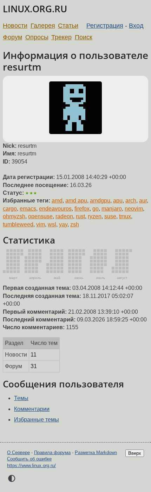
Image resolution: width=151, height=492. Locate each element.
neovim (134, 209)
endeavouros (55, 209)
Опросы (36, 37)
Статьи (68, 25)
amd (57, 201)
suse (110, 216)
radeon (64, 216)
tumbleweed (18, 224)
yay (63, 224)
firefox (82, 209)
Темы (21, 398)
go (95, 209)
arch (130, 201)
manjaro (111, 209)
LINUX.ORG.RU (35, 9)
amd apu (76, 201)
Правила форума (52, 452)
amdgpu (100, 201)
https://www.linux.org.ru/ (31, 465)
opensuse (40, 216)
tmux (125, 216)
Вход (136, 25)
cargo (10, 209)
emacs (28, 209)
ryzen (94, 216)
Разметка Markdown (96, 452)
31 (34, 366)
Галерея (43, 25)
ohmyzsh (14, 216)
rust (80, 216)
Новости (15, 25)
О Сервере (18, 452)
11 (34, 355)
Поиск (83, 37)
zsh (74, 224)
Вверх (134, 453)
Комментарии (32, 409)
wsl (52, 224)
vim (40, 224)
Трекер (61, 37)
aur (143, 201)
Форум (12, 37)
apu (118, 201)
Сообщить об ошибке (29, 458)
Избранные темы (36, 420)
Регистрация (104, 25)
